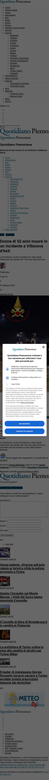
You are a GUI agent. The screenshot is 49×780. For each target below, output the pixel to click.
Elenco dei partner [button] (27, 402)
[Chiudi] (43, 347)
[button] (24, 384)
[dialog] (25, 390)
